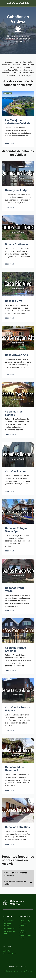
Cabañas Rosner (15, 471)
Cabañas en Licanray (7, 925)
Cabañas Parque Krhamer (15, 649)
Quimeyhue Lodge (16, 190)
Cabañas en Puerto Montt (9, 932)
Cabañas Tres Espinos (14, 413)
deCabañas (6, 951)
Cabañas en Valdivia (18, 3)
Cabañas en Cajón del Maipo (25, 922)
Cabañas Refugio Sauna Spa (16, 530)
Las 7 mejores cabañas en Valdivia (17, 122)
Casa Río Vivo (13, 300)
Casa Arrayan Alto (16, 354)
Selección (7, 93)
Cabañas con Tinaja (9, 954)
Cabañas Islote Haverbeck (14, 769)
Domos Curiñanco (16, 244)
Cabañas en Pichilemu (23, 932)
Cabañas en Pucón (9, 929)
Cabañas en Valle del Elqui (25, 937)
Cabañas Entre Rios (17, 827)
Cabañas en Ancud (9, 921)
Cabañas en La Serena (24, 927)
